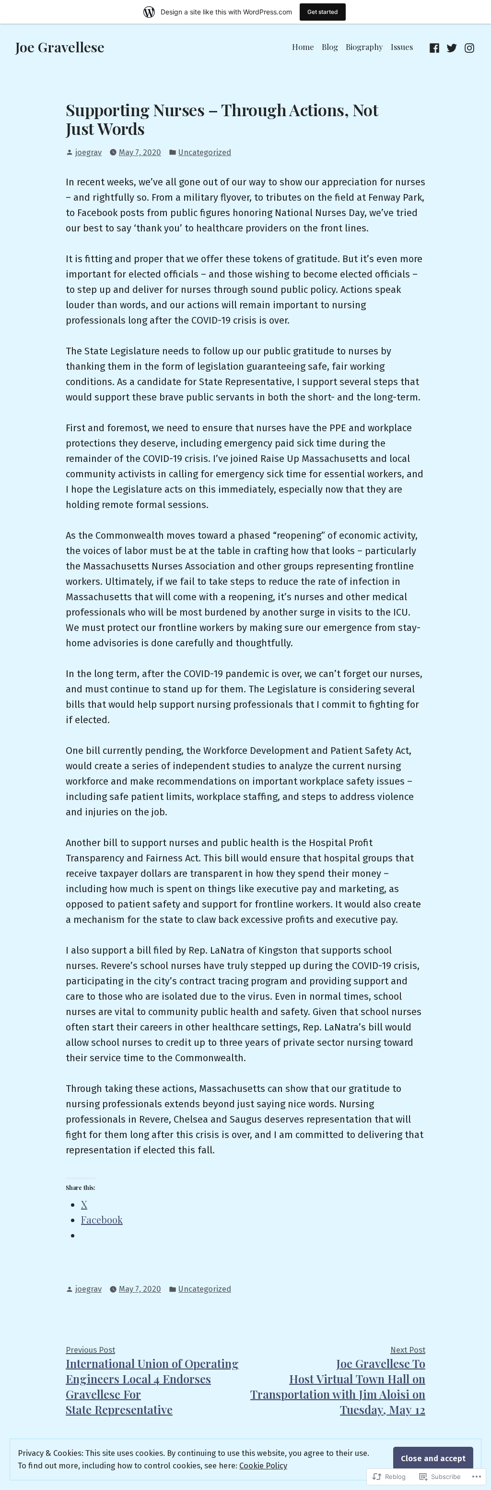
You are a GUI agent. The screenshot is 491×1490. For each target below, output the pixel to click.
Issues (402, 46)
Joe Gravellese (60, 46)
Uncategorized (204, 152)
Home (303, 46)
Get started (322, 11)
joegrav (88, 152)
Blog (330, 46)
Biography (364, 46)
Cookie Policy (263, 1465)
